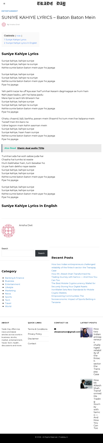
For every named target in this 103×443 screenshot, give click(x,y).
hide (19, 36)
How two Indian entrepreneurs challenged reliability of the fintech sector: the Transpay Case (74, 267)
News (8, 293)
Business (9, 281)
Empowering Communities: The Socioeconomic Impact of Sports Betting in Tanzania (73, 299)
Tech (7, 300)
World (8, 306)
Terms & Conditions (37, 329)
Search (5, 248)
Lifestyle (9, 287)
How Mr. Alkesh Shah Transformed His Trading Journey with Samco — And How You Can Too (74, 277)
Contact (32, 343)
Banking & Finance (14, 278)
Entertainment (10, 11)
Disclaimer (33, 338)
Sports (8, 297)
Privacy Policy (35, 334)
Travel (8, 303)
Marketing (10, 290)
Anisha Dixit (26, 225)
